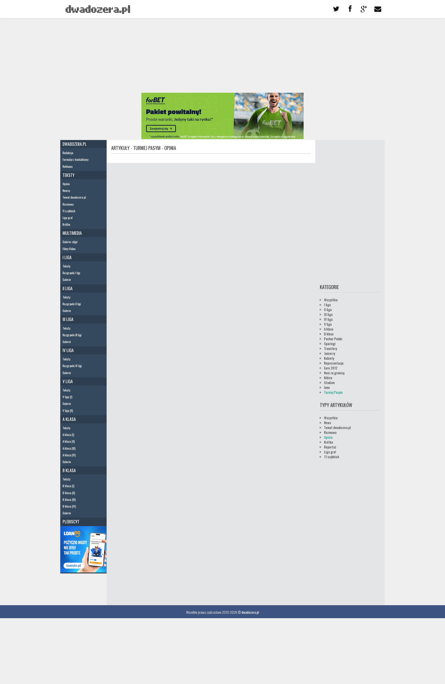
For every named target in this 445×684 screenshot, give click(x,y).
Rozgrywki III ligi (72, 335)
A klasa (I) (68, 434)
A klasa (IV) (69, 455)
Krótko (66, 224)
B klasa (69, 470)
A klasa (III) (69, 448)
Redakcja (68, 152)
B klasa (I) (68, 486)
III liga (68, 319)
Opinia (328, 437)
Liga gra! (68, 217)
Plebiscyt (71, 522)
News (327, 422)
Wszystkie (331, 299)
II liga (68, 288)
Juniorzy (329, 353)
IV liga (68, 350)
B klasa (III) (69, 499)
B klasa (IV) (69, 506)
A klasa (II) (69, 441)
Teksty (68, 175)
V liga (68, 381)
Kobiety (329, 358)
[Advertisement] (222, 55)
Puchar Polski (333, 338)
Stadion (329, 382)
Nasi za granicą (334, 372)
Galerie (67, 279)
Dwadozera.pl (75, 144)
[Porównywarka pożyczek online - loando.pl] (83, 570)
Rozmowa (330, 432)
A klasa (69, 419)
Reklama (68, 166)
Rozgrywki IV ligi (72, 365)
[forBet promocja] (222, 137)
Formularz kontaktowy (75, 159)
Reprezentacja (333, 363)
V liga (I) (67, 396)
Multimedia (72, 233)
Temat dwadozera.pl (74, 197)
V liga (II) (68, 410)
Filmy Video (69, 248)
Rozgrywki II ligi (72, 304)
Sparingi (330, 343)
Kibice (328, 377)
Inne (327, 387)
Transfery (330, 348)
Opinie (66, 183)
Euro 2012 (330, 367)
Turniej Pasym (333, 392)
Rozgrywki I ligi (71, 272)
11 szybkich (69, 211)
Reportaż (330, 446)
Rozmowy (68, 204)
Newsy (66, 190)
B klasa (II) (69, 492)
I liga (67, 257)
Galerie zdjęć (70, 241)
